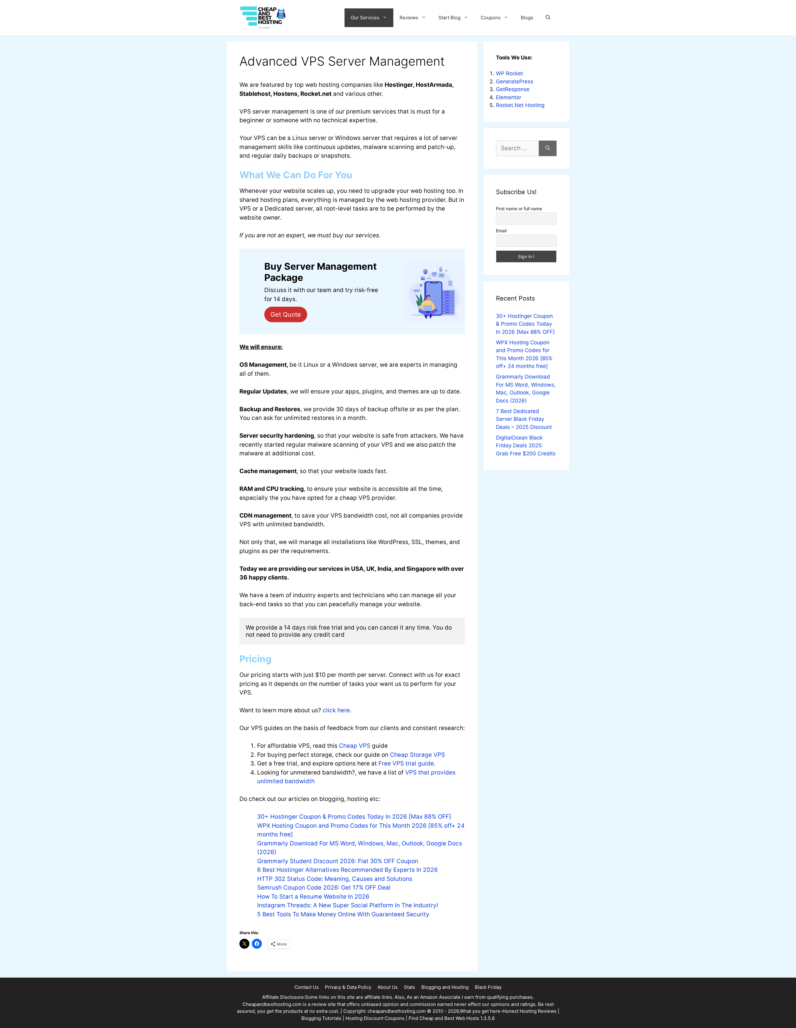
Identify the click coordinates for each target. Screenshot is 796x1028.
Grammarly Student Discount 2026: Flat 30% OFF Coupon (337, 861)
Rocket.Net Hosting (520, 105)
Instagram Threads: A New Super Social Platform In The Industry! (347, 905)
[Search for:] (517, 148)
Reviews (409, 18)
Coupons (491, 18)
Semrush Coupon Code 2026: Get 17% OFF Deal (324, 887)
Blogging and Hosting (445, 987)
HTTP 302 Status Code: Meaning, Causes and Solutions (334, 878)
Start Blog (449, 18)
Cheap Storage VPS (417, 754)
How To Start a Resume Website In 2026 (313, 896)
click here (336, 710)
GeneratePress (514, 81)
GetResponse (513, 89)
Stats (409, 987)
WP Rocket (509, 73)
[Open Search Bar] (548, 17)
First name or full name (519, 208)
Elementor (508, 97)
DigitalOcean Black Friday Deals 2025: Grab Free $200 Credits (526, 446)
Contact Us (306, 987)
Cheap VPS (354, 745)
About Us (387, 987)
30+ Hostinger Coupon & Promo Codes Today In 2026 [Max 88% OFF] (354, 816)
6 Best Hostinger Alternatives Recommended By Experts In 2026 (347, 869)
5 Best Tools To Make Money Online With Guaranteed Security (343, 914)
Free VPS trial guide (406, 763)
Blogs (527, 18)
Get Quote (286, 314)
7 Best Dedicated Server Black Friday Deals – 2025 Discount (524, 419)
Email (501, 230)
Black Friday (488, 987)
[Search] (548, 148)
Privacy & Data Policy (348, 987)
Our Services (365, 18)
